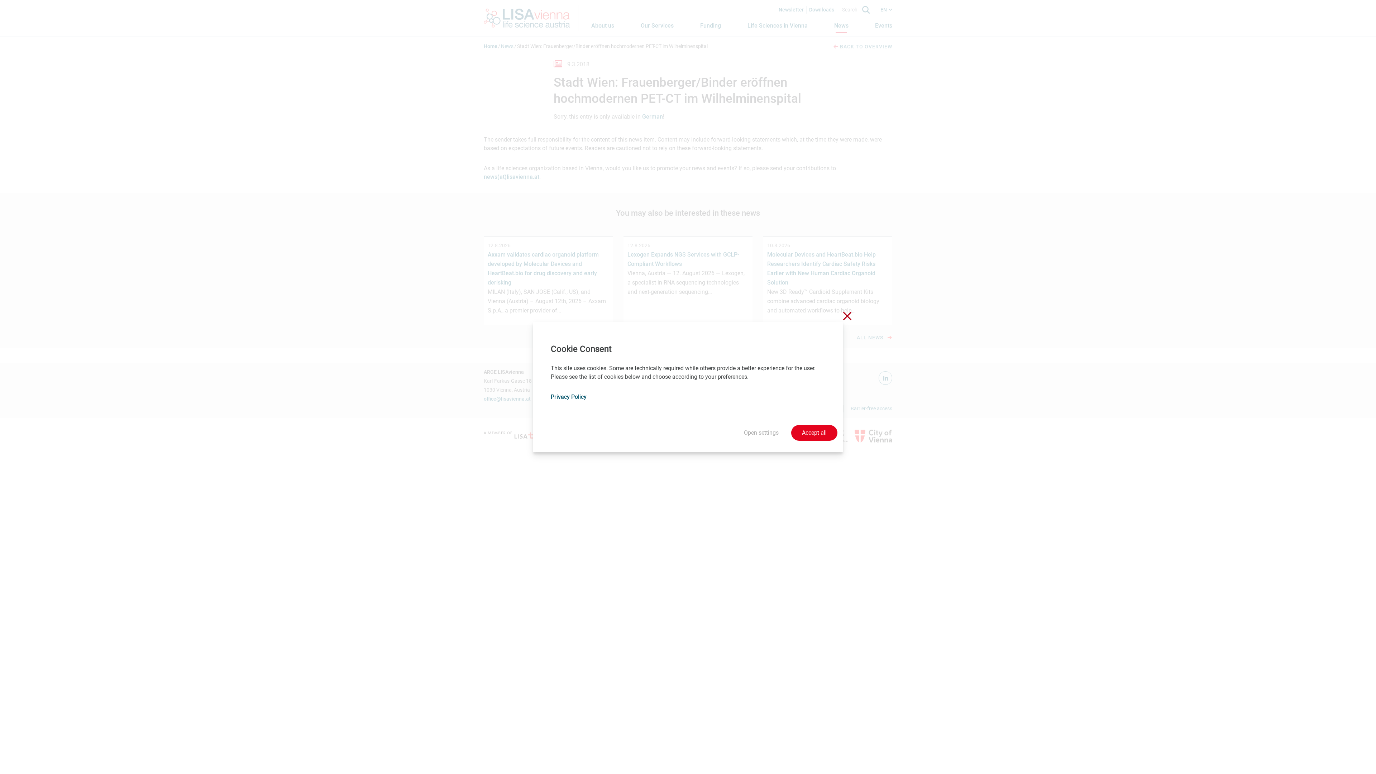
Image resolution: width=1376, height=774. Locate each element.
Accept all (814, 432)
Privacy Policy (569, 396)
